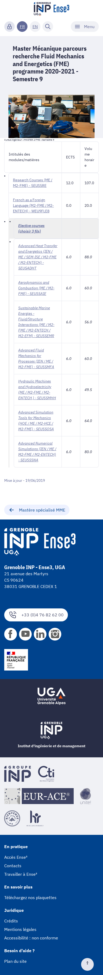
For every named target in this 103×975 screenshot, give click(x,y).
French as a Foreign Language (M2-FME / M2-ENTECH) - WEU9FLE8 (33, 205)
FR (22, 26)
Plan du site (15, 961)
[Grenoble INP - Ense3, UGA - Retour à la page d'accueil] (51, 9)
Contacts (12, 865)
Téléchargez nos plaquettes (30, 897)
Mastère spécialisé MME (42, 510)
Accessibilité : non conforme (31, 937)
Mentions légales (20, 929)
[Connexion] (9, 26)
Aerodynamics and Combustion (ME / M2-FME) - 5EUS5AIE (36, 288)
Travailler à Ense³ (20, 874)
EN (35, 26)
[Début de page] (89, 964)
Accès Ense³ (15, 857)
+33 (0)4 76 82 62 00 (42, 614)
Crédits (11, 921)
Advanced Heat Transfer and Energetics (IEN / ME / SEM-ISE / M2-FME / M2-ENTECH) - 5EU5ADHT (37, 256)
